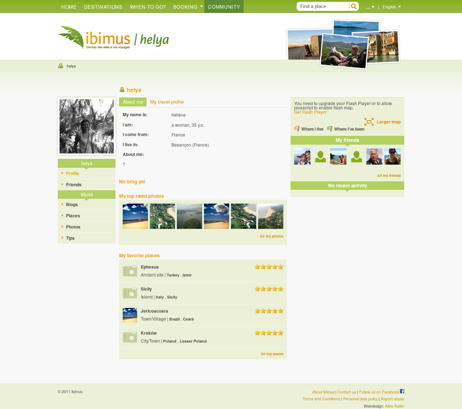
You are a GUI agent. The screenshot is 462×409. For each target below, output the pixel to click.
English (389, 6)
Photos (73, 226)
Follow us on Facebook (379, 392)
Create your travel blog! (94, 37)
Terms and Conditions (321, 398)
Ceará (188, 319)
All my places (272, 353)
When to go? (148, 6)
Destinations (103, 6)
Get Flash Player (310, 112)
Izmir (187, 275)
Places (73, 215)
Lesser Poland (193, 341)
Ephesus (150, 267)
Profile (72, 173)
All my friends (389, 175)
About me (133, 101)
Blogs (72, 204)
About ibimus (323, 392)
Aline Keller (394, 406)
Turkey (173, 275)
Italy (160, 297)
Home (69, 6)
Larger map (389, 121)
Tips (70, 238)
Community (224, 6)
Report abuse (392, 398)
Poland (170, 341)
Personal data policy (360, 398)
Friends (74, 184)
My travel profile (167, 101)
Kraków (149, 333)
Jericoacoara (154, 311)
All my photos (271, 236)
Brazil (175, 319)
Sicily (146, 289)
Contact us (346, 392)
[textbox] (321, 6)
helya (71, 66)
